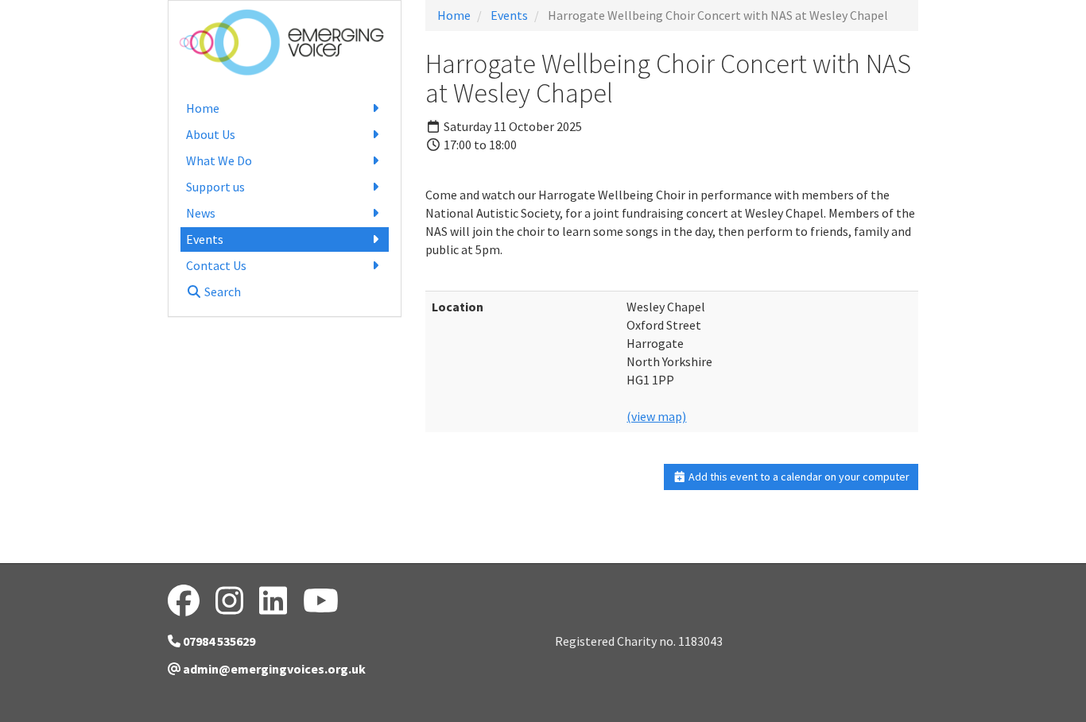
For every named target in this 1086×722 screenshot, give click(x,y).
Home (202, 108)
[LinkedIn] (273, 601)
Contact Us (216, 265)
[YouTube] (321, 601)
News (200, 213)
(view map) (656, 416)
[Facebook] (184, 601)
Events (204, 239)
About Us (210, 134)
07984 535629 (217, 641)
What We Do (219, 160)
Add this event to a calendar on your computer (798, 476)
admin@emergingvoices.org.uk (273, 669)
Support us (215, 187)
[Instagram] (229, 601)
